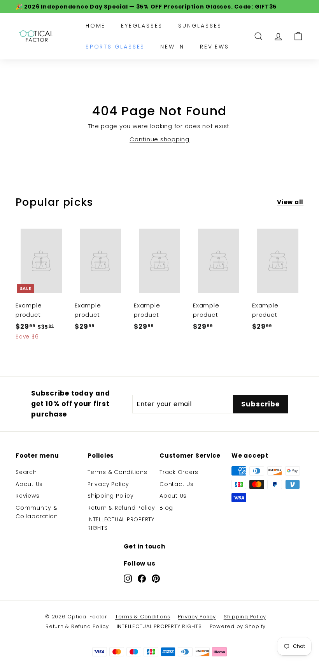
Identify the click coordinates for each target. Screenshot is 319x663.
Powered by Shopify (238, 626)
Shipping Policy (110, 496)
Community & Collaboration (37, 512)
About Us (29, 484)
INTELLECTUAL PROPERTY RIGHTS (121, 523)
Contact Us (177, 484)
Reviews (214, 46)
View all (290, 202)
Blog (166, 508)
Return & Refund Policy (121, 508)
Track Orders (179, 472)
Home (95, 26)
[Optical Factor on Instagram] (128, 578)
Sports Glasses (115, 46)
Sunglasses (200, 26)
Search (26, 472)
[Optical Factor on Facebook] (142, 578)
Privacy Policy (108, 484)
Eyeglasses (142, 26)
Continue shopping (159, 139)
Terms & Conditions (117, 472)
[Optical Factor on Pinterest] (156, 578)
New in (172, 46)
